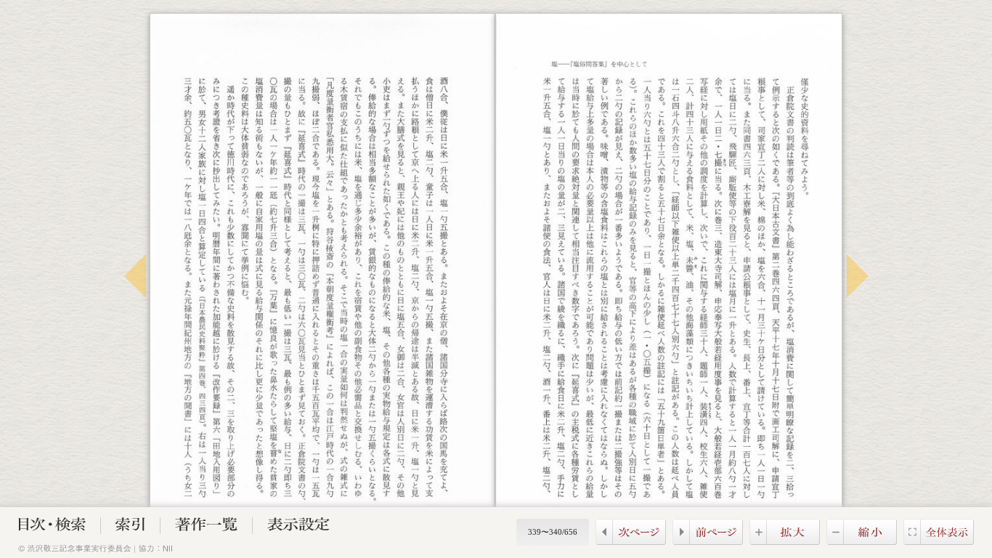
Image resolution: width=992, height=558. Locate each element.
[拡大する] (784, 541)
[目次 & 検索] (52, 527)
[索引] (130, 527)
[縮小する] (861, 541)
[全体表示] (938, 541)
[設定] (298, 527)
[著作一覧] (206, 527)
